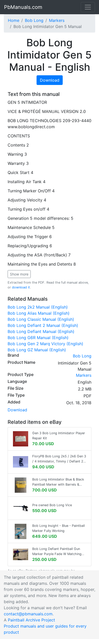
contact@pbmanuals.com (28, 613)
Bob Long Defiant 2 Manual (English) (43, 325)
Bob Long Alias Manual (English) (39, 313)
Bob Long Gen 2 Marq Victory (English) (45, 343)
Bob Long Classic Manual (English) (41, 319)
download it (21, 287)
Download (49, 80)
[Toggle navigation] (88, 7)
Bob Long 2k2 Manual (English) (38, 307)
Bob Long (34, 20)
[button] (19, 274)
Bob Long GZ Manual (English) (37, 349)
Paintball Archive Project (31, 619)
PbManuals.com (23, 7)
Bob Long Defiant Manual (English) (41, 331)
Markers (56, 20)
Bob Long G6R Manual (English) (38, 337)
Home (13, 20)
